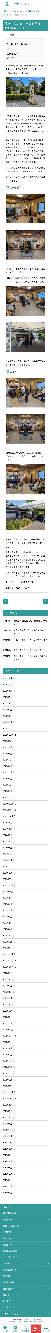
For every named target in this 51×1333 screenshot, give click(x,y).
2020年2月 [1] (9, 1136)
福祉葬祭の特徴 (10, 1213)
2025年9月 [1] (9, 747)
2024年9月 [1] (9, 822)
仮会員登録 (8, 1288)
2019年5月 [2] (9, 1167)
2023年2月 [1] (9, 941)
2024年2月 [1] (9, 866)
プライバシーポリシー (13, 1313)
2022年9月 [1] (9, 973)
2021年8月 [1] (9, 1048)
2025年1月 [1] (9, 797)
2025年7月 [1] (9, 759)
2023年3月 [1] (9, 935)
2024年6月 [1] (9, 841)
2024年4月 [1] (9, 853)
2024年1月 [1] (9, 872)
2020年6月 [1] (9, 1117)
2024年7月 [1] (9, 835)
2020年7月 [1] (9, 1111)
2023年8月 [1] (9, 904)
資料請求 (7, 1276)
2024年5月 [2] (9, 847)
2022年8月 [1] (9, 979)
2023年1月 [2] (9, 947)
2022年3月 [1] (9, 1010)
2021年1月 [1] (9, 1079)
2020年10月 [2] (9, 1098)
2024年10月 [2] (9, 816)
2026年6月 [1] (9, 690)
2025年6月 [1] (9, 766)
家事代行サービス (11, 1294)
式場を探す (8, 1219)
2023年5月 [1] (9, 922)
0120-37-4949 (22, 587)
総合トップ (25, 4)
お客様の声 (8, 1238)
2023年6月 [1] (9, 916)
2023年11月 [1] (9, 885)
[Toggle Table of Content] (9, 48)
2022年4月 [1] (9, 1004)
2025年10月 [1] (9, 741)
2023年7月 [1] (9, 910)
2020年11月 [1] (9, 1092)
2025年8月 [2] (9, 753)
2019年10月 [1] (9, 1142)
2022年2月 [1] (9, 1017)
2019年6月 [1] (9, 1161)
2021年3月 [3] (9, 1067)
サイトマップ (9, 1307)
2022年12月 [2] (9, 954)
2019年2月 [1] (9, 1173)
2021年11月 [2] (9, 1035)
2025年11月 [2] (9, 734)
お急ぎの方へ (9, 1244)
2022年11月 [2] (9, 960)
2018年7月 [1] (9, 1180)
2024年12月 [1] (9, 803)
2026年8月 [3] (9, 678)
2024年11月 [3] (9, 809)
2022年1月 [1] (9, 1023)
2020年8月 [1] (9, 1104)
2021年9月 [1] (9, 1041)
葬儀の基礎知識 (10, 1250)
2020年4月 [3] (9, 1129)
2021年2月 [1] (9, 1073)
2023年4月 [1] (9, 929)
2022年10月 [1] (9, 966)
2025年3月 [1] (9, 784)
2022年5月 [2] (9, 998)
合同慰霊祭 (12, 53)
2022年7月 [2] (9, 985)
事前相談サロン (10, 1269)
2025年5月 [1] (9, 772)
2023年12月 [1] (9, 879)
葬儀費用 (7, 1232)
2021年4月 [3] (9, 1060)
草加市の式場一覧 (11, 1225)
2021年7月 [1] (9, 1054)
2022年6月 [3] (9, 991)
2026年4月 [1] (9, 703)
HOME (6, 1206)
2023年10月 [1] (9, 891)
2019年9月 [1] (9, 1148)
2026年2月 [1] (9, 715)
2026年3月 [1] (9, 709)
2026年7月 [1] (9, 684)
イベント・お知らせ (12, 1257)
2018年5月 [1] (9, 1186)
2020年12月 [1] (9, 1085)
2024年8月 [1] (9, 828)
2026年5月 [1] (9, 697)
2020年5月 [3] (9, 1123)
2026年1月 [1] (9, 722)
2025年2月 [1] (9, 791)
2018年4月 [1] (9, 1192)
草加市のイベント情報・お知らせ (28, 11)
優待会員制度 (9, 1282)
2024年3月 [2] (9, 860)
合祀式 (10, 58)
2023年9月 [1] (9, 897)
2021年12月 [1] (9, 1029)
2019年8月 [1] (9, 1155)
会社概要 (7, 1301)
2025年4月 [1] (9, 778)
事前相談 (7, 1263)
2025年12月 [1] (9, 728)
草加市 (6, 11)
